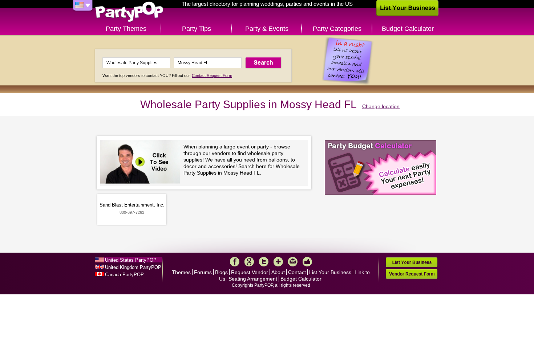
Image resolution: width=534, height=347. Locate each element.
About (278, 272)
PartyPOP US (129, 12)
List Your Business (330, 272)
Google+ (249, 261)
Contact (297, 272)
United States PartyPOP (131, 260)
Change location (381, 106)
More (278, 261)
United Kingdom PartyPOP (133, 267)
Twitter (263, 261)
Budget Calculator (408, 28)
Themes (181, 272)
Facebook (234, 261)
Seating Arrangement (252, 279)
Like (307, 261)
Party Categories (337, 28)
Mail (293, 261)
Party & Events (266, 28)
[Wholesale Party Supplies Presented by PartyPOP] (141, 163)
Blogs (221, 272)
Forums (203, 272)
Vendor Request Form (411, 274)
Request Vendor (249, 272)
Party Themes (126, 28)
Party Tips (196, 28)
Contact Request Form (212, 75)
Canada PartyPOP (124, 274)
